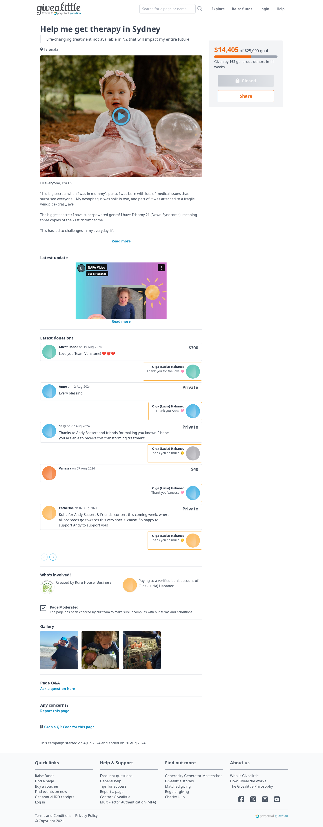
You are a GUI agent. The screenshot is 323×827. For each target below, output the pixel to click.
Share (246, 96)
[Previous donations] (44, 557)
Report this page (54, 710)
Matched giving (178, 786)
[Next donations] (53, 557)
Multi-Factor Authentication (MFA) (128, 802)
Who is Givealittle (244, 775)
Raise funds (242, 8)
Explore (218, 8)
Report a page (111, 791)
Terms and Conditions (53, 815)
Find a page (44, 781)
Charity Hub (175, 796)
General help (110, 781)
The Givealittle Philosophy (251, 786)
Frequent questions (116, 775)
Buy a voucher (46, 786)
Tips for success (113, 786)
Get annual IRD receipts (54, 796)
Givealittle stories (179, 781)
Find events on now (51, 791)
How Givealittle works (248, 781)
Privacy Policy (86, 815)
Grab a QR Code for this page (69, 726)
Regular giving (177, 791)
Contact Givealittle (115, 796)
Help (281, 8)
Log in (40, 802)
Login (264, 8)
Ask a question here (57, 688)
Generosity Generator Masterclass (193, 775)
